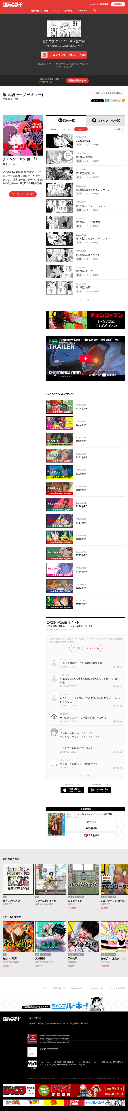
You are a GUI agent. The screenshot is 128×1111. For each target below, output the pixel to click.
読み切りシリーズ (78, 988)
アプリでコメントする (85, 648)
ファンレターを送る (22, 194)
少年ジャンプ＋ (13, 4)
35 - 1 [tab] (81, 129)
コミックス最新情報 (116, 988)
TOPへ (46, 988)
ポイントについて (64, 67)
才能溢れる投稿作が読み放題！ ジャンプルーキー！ (64, 1004)
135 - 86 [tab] (53, 129)
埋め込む (116, 101)
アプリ (56, 10)
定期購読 (118, 4)
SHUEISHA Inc (34, 1078)
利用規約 (31, 1023)
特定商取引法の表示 (79, 1023)
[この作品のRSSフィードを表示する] (123, 100)
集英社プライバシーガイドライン (53, 1023)
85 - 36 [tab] (67, 129)
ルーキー (83, 10)
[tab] (66, 120)
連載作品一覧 (59, 988)
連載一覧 (35, 10)
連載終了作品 (97, 988)
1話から (120, 129)
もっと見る (85, 300)
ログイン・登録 (99, 4)
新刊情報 (68, 10)
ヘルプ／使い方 (34, 1018)
